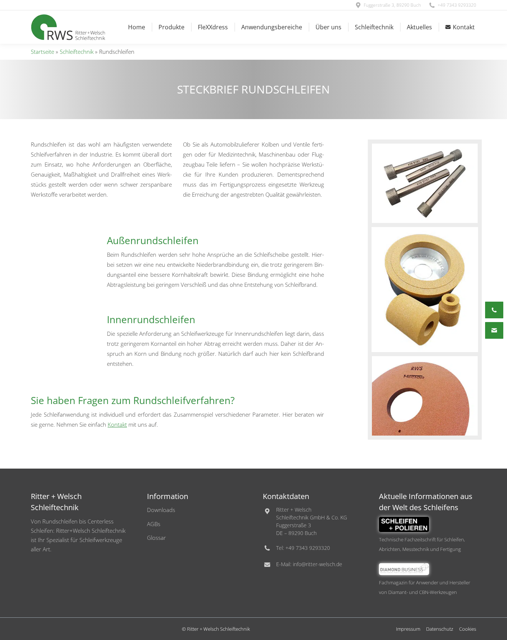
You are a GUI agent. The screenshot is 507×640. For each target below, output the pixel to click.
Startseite (42, 51)
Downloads (161, 509)
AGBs (153, 524)
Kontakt (117, 424)
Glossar (156, 537)
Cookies (467, 629)
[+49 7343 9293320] (494, 310)
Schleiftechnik (77, 51)
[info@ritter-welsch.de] (494, 330)
